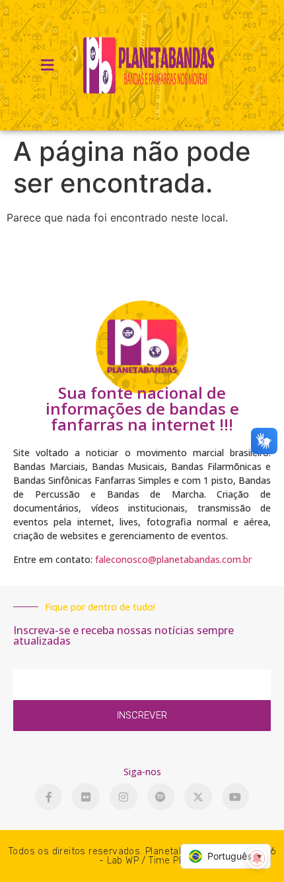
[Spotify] (161, 797)
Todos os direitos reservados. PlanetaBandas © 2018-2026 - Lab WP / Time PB (142, 856)
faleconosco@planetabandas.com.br (173, 559)
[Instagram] (123, 797)
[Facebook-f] (49, 797)
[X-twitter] (198, 797)
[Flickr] (86, 797)
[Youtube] (236, 797)
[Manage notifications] (256, 858)
